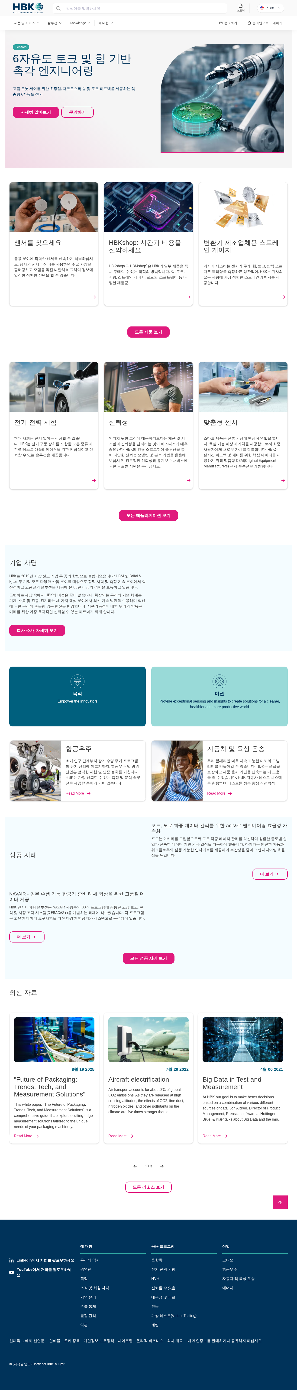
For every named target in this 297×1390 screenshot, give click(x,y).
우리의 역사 (90, 1260)
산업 (226, 1246)
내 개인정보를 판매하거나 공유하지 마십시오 (224, 1341)
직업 (84, 1279)
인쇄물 (54, 1341)
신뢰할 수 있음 (163, 1288)
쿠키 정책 (72, 1341)
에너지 (227, 1288)
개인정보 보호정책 (99, 1341)
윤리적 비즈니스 (149, 1341)
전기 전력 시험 (163, 1269)
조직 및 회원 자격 (94, 1288)
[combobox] (140, 8)
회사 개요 (175, 1341)
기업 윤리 (88, 1297)
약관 (84, 1325)
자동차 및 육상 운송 (238, 1279)
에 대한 (86, 1246)
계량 (155, 1325)
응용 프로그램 (162, 1246)
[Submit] (58, 8)
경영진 (85, 1269)
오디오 (227, 1260)
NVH (155, 1279)
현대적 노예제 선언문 (27, 1341)
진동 (155, 1306)
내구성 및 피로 (163, 1297)
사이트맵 (125, 1341)
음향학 (156, 1260)
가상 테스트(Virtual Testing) (174, 1316)
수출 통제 (88, 1306)
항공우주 (229, 1269)
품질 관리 (88, 1316)
